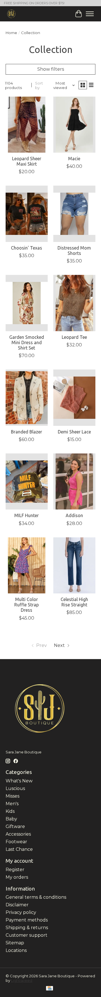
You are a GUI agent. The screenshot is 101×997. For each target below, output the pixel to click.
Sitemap (15, 942)
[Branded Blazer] (27, 398)
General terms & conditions (36, 897)
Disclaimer (17, 904)
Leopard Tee (74, 337)
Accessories (18, 834)
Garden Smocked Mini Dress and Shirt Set (26, 342)
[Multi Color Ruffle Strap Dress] (27, 565)
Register (15, 869)
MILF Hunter (26, 515)
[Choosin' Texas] (27, 214)
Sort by (39, 85)
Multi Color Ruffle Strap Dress (26, 605)
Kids (10, 811)
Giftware (15, 826)
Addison (74, 515)
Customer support (26, 935)
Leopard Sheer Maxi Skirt (26, 161)
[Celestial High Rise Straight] (74, 565)
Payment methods (27, 920)
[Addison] (74, 481)
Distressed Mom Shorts (74, 250)
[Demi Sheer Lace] (74, 398)
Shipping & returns (27, 927)
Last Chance (19, 849)
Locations (16, 950)
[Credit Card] (49, 988)
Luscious (15, 788)
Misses (12, 796)
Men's (12, 803)
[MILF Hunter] (27, 481)
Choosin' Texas (26, 247)
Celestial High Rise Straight (74, 602)
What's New (19, 781)
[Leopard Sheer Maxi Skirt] (27, 125)
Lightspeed (21, 980)
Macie (74, 158)
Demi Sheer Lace (74, 431)
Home (11, 32)
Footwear (16, 841)
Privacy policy (21, 912)
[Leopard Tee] (74, 303)
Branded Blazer (26, 431)
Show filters (50, 69)
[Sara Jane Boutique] (11, 13)
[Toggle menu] (89, 13)
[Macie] (74, 125)
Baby (11, 819)
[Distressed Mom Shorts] (74, 214)
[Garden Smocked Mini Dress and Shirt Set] (27, 303)
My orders (17, 877)
